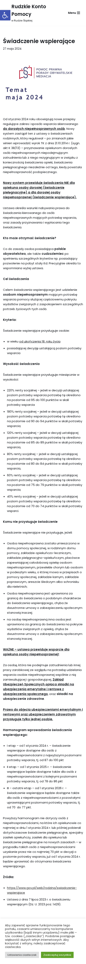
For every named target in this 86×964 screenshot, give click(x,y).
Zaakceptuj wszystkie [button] (57, 955)
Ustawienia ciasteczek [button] (22, 955)
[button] (5, 15)
